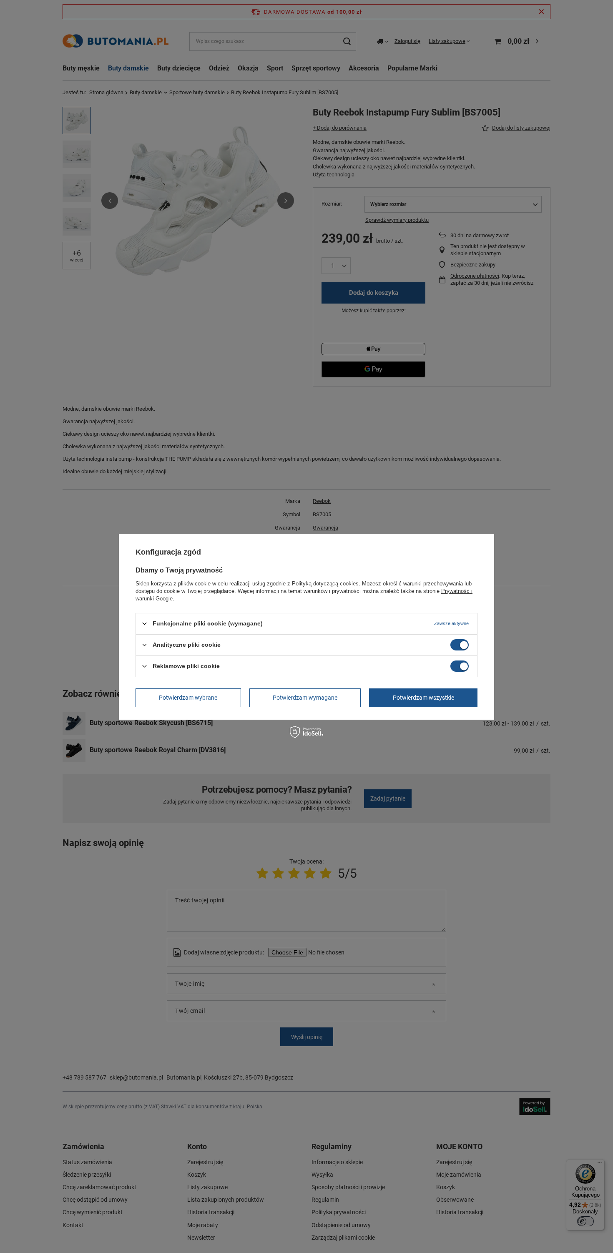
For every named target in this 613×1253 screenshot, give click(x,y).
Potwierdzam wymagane (305, 697)
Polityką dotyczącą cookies (325, 583)
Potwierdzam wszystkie (423, 697)
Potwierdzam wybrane (188, 697)
